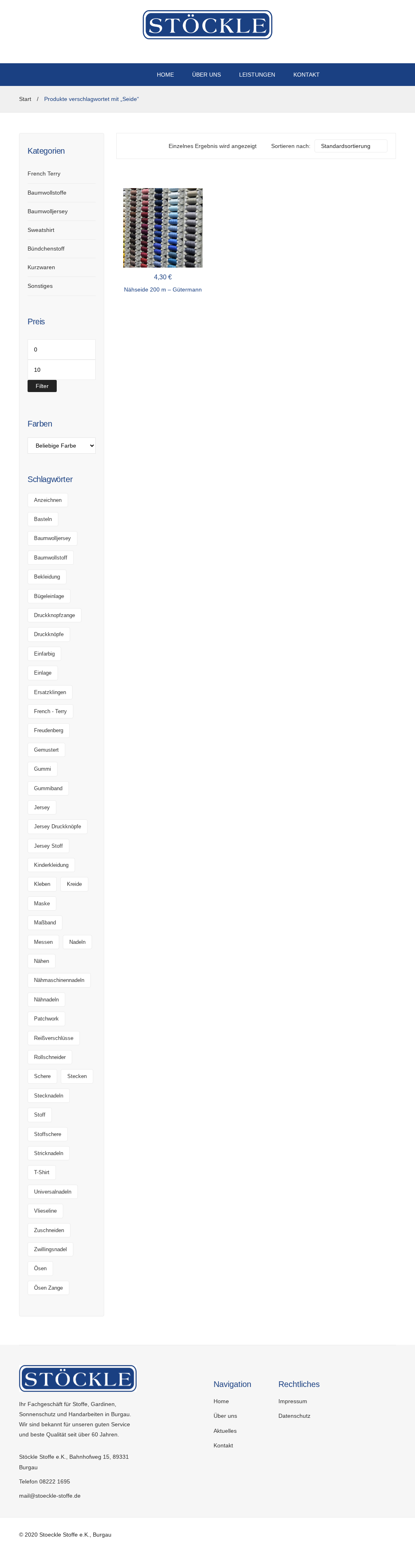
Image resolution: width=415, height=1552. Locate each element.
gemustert (46, 750)
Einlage (42, 673)
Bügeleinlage (49, 596)
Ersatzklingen (50, 692)
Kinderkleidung (51, 865)
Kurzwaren (41, 267)
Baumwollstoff (50, 558)
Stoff (39, 1115)
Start (25, 99)
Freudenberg (48, 730)
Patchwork (46, 1019)
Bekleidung (47, 577)
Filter (42, 386)
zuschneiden (49, 1230)
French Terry (44, 173)
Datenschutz (294, 1416)
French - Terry (50, 711)
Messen (43, 942)
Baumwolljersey (48, 211)
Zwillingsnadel (50, 1249)
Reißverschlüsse (53, 1038)
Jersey (42, 807)
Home (221, 1401)
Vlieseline (45, 1211)
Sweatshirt (41, 230)
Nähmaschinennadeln (59, 980)
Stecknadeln (48, 1096)
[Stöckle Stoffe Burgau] (207, 24)
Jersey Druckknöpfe (57, 826)
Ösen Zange (48, 1288)
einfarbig (44, 654)
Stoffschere (47, 1134)
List (141, 145)
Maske (42, 903)
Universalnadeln (52, 1192)
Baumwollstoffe (47, 192)
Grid (129, 145)
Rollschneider (50, 1057)
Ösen (40, 1268)
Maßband (45, 923)
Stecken (77, 1076)
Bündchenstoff (46, 248)
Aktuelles (225, 1431)
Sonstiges (40, 286)
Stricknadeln (48, 1153)
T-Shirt (41, 1172)
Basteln (43, 519)
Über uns (225, 1416)
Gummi (42, 769)
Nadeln (77, 942)
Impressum (292, 1401)
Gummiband (48, 788)
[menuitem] (165, 75)
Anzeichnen (48, 500)
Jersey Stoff (48, 846)
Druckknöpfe (49, 634)
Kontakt (223, 1445)
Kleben (42, 884)
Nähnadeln (46, 1000)
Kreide (74, 884)
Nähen (41, 961)
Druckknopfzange (54, 615)
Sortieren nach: (290, 146)
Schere (42, 1076)
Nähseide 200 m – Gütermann (163, 289)
